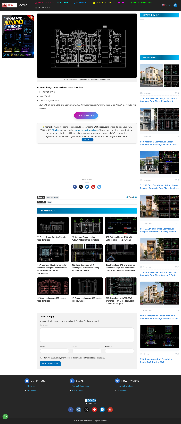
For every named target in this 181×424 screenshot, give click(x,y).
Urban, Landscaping (142, 3)
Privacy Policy (78, 390)
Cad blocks (81, 3)
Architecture (44, 3)
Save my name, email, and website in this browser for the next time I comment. (74, 358)
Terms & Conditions (80, 386)
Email (75, 346)
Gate (49, 202)
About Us (31, 386)
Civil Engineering (104, 3)
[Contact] (5, 416)
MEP (122, 3)
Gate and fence (52, 197)
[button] (175, 5)
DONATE (87, 139)
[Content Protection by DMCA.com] (90, 401)
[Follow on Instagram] (78, 409)
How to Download (125, 386)
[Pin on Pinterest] (93, 187)
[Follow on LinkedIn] (102, 409)
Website (108, 346)
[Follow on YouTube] (110, 409)
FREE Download (85, 115)
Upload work (123, 390)
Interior (64, 3)
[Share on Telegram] (99, 187)
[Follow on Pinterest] (94, 409)
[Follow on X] (86, 409)
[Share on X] (81, 187)
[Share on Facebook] (75, 187)
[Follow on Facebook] (71, 409)
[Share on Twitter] (87, 187)
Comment (44, 325)
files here (56, 130)
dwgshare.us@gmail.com (86, 130)
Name (43, 346)
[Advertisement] (18, 99)
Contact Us (32, 390)
